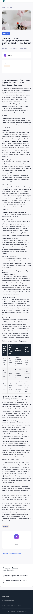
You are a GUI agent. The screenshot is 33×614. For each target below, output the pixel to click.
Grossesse (9, 7)
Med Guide (5, 597)
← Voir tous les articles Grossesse (11, 553)
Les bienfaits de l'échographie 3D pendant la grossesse (15, 581)
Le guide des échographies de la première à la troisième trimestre (15, 576)
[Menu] (29, 1)
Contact (19, 605)
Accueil (3, 7)
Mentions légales (11, 605)
